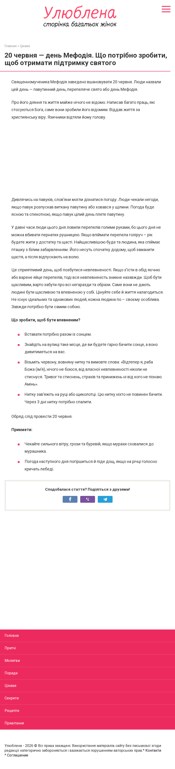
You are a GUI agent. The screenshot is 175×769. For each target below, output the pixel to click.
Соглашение (17, 755)
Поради (11, 673)
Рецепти (12, 710)
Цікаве (10, 685)
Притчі (10, 648)
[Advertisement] (87, 158)
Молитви (12, 660)
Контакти (153, 750)
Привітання (14, 723)
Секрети (12, 698)
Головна (12, 635)
